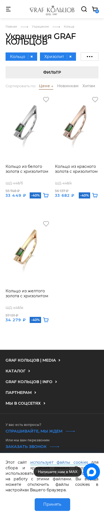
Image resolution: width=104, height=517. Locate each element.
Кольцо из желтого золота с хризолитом (27, 293)
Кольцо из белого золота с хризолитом (27, 169)
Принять (52, 504)
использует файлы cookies (59, 462)
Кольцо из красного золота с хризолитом (76, 169)
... (89, 53)
